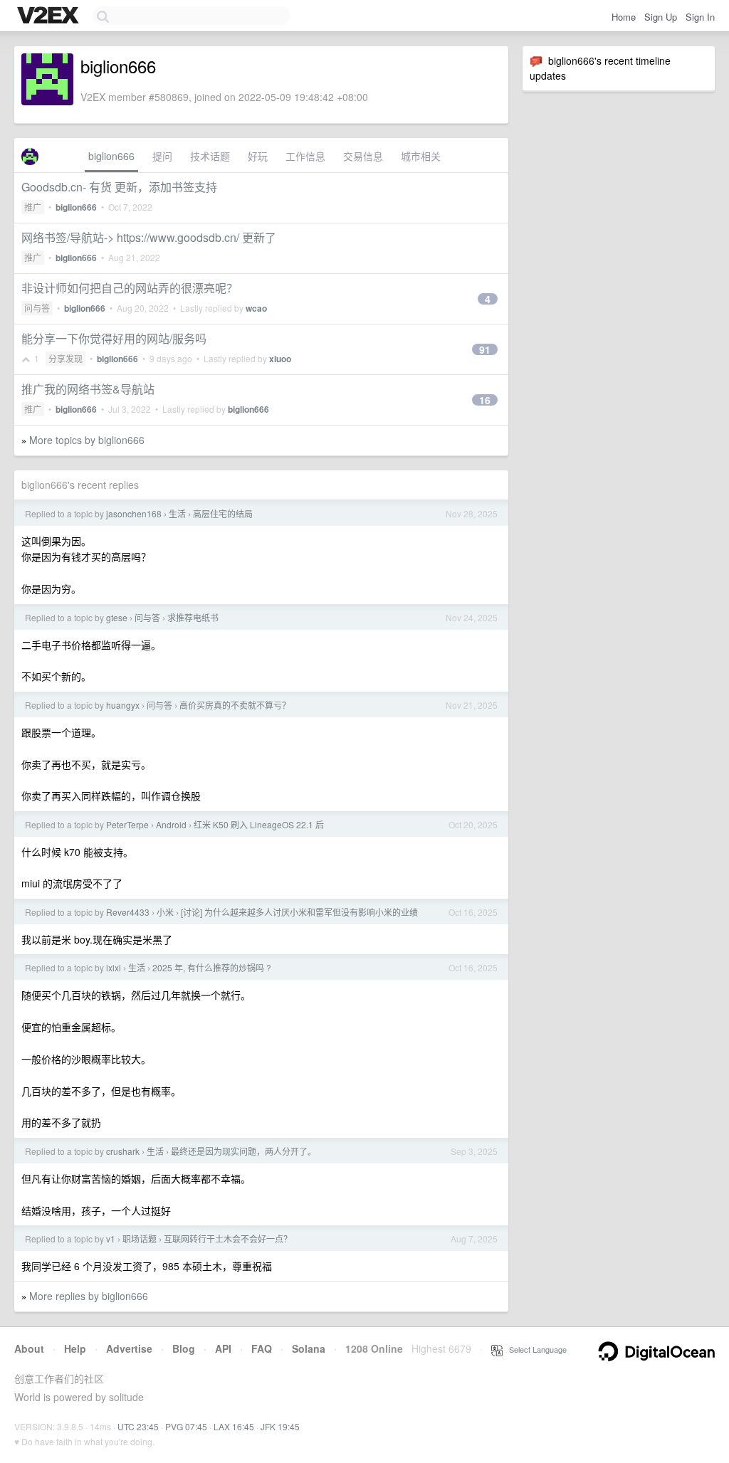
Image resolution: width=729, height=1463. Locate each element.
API (223, 1348)
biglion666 (111, 156)
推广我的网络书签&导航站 (87, 389)
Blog (183, 1348)
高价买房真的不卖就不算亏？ (234, 705)
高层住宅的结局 (223, 513)
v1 (110, 1238)
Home (624, 16)
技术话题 (210, 156)
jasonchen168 (134, 513)
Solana (308, 1348)
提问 (162, 156)
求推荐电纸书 (193, 617)
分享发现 (65, 358)
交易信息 (363, 156)
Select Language (535, 1349)
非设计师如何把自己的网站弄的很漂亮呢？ (129, 288)
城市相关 (421, 156)
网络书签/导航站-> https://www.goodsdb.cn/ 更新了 (148, 237)
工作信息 (305, 156)
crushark (123, 1151)
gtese (116, 617)
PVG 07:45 (186, 1426)
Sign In (700, 16)
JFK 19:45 (280, 1426)
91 (485, 349)
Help (75, 1348)
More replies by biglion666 (88, 1296)
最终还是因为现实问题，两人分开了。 (243, 1151)
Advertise (129, 1348)
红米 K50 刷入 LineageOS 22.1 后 (259, 824)
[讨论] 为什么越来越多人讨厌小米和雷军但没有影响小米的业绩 (299, 912)
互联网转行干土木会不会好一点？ (228, 1238)
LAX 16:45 (234, 1426)
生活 (177, 513)
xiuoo (280, 358)
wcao (256, 308)
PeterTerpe (127, 824)
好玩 (258, 156)
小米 (165, 912)
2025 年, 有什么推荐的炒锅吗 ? (211, 967)
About (29, 1348)
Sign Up (660, 16)
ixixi (113, 967)
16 (485, 400)
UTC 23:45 (138, 1426)
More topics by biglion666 (87, 440)
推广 (32, 207)
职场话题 (139, 1238)
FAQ (261, 1348)
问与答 (37, 308)
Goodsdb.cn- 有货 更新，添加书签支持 (119, 187)
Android (171, 824)
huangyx (123, 705)
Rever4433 (128, 912)
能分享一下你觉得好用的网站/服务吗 (113, 338)
